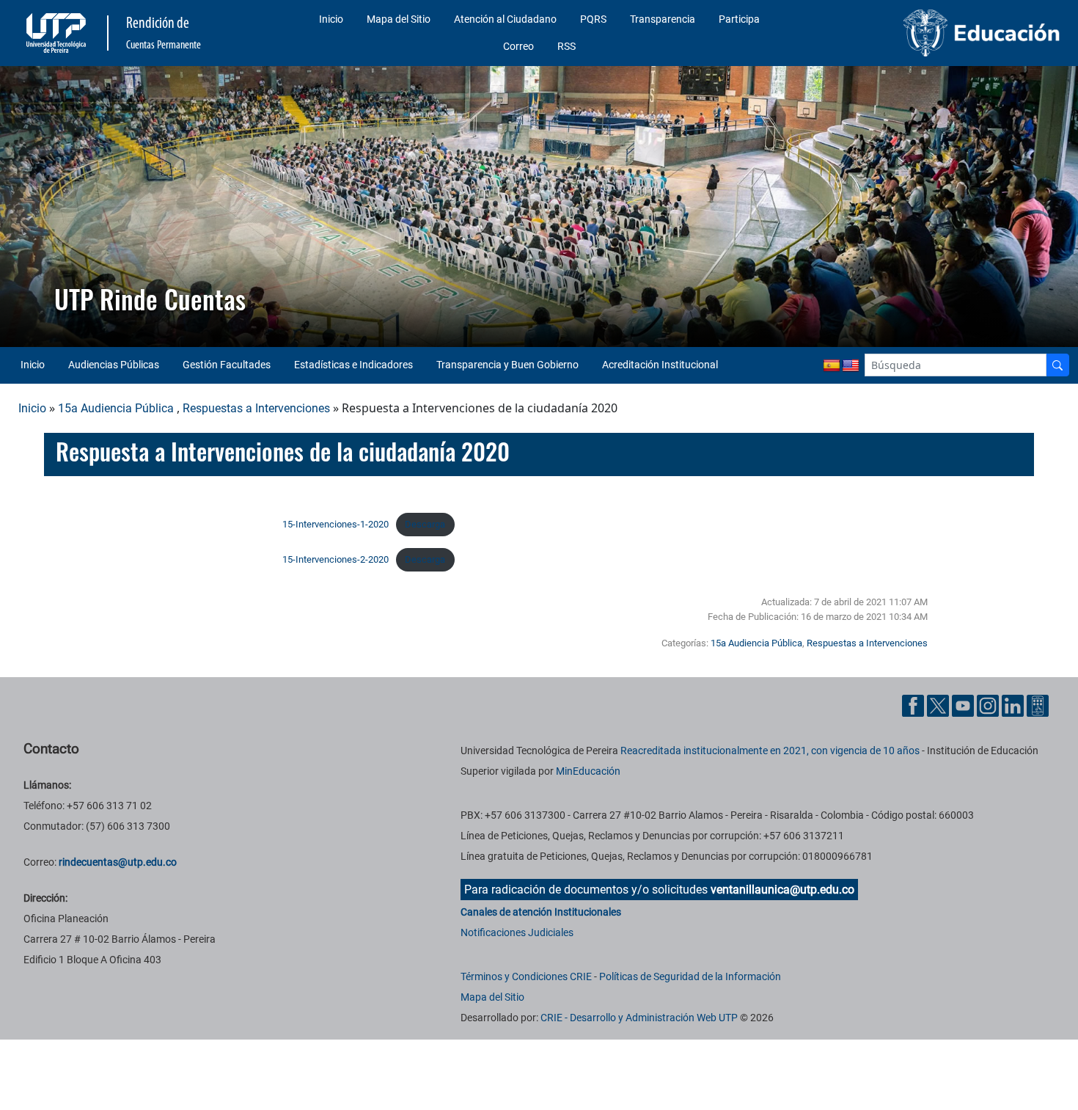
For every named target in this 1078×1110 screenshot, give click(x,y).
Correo (518, 46)
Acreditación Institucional (660, 364)
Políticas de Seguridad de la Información (690, 976)
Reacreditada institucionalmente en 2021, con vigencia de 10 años (770, 750)
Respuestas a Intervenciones (256, 408)
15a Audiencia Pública (116, 408)
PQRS (593, 19)
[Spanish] (831, 366)
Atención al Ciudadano (505, 19)
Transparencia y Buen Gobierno (507, 364)
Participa (739, 19)
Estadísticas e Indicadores (353, 364)
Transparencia (662, 19)
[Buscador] (1057, 365)
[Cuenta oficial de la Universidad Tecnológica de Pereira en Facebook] (914, 705)
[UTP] (57, 33)
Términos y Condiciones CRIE (526, 976)
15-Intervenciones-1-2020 (335, 524)
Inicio (331, 19)
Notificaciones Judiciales (517, 932)
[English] (850, 366)
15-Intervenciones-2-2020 (335, 559)
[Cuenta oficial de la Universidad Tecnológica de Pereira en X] (939, 705)
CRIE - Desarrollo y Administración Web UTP (639, 1017)
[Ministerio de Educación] (941, 33)
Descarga (425, 524)
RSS (566, 46)
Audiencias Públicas (113, 364)
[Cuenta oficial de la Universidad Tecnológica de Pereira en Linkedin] (1014, 705)
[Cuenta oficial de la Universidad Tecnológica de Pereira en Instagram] (989, 705)
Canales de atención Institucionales (541, 912)
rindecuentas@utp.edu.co (118, 862)
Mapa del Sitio (398, 19)
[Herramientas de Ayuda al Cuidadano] (1038, 705)
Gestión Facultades (227, 364)
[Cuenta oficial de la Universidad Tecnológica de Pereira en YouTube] (964, 705)
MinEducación (588, 771)
